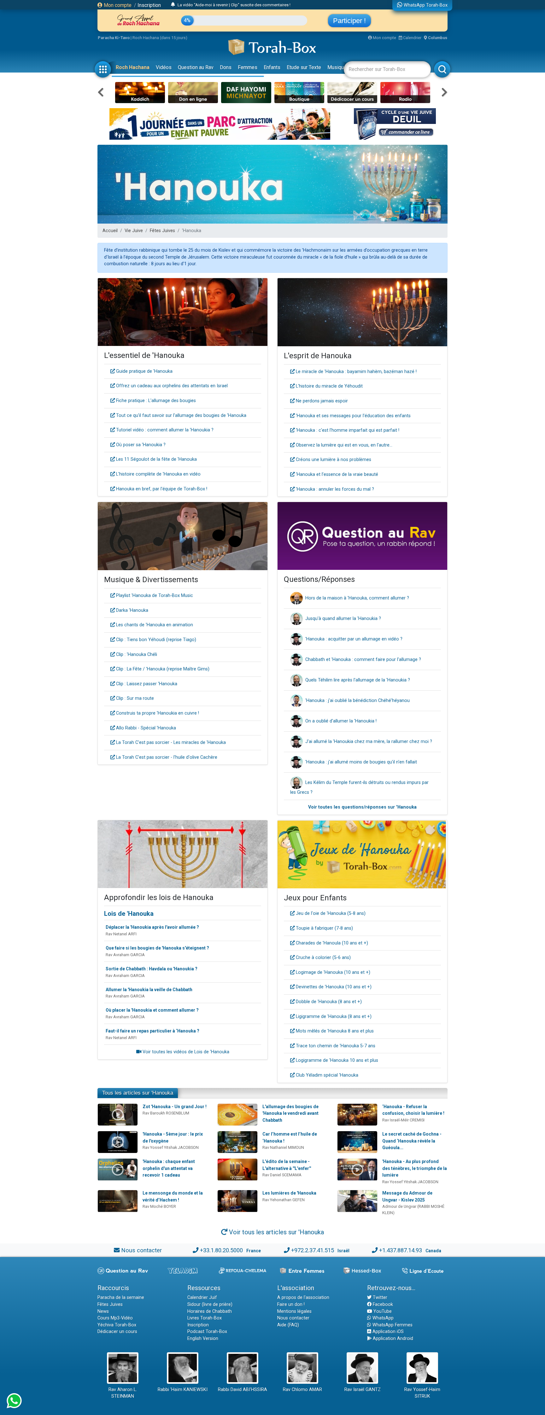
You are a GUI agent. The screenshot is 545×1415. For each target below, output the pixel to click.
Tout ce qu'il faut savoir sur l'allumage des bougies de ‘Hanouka (180, 415)
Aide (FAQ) (288, 1325)
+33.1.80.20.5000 (221, 1250)
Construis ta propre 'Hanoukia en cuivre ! (157, 713)
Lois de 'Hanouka (129, 913)
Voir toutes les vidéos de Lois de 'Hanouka (185, 1052)
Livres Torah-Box (204, 1318)
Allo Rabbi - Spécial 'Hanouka (145, 728)
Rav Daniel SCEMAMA (282, 1174)
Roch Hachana (132, 67)
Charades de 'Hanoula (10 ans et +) (331, 943)
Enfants (272, 67)
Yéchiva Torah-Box (116, 1325)
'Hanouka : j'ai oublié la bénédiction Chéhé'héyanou (357, 700)
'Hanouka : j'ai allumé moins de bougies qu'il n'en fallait (361, 762)
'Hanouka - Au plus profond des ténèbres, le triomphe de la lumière (414, 1168)
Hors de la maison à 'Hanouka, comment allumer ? (357, 598)
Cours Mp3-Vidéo (115, 1318)
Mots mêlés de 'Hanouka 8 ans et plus (334, 1031)
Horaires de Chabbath (209, 1311)
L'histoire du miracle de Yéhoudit (329, 386)
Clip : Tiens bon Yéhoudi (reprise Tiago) (155, 639)
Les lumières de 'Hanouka (289, 1193)
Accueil (110, 230)
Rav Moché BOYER (159, 1206)
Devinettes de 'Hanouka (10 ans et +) (333, 987)
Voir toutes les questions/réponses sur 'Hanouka (362, 807)
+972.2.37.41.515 (312, 1250)
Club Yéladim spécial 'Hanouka (326, 1075)
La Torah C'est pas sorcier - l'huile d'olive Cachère (166, 757)
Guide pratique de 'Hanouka (144, 371)
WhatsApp (382, 1318)
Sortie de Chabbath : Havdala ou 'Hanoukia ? (151, 968)
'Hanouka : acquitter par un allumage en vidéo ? (353, 639)
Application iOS (387, 1331)
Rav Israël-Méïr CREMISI (403, 1120)
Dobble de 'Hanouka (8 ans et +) (328, 1001)
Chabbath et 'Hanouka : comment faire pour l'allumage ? (363, 659)
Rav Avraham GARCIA (125, 954)
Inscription (149, 5)
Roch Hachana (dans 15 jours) (159, 37)
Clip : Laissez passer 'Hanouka (146, 684)
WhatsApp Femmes (392, 1325)
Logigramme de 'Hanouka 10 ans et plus (336, 1060)
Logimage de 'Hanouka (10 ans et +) (332, 972)
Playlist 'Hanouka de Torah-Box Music (154, 595)
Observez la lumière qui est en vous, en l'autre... (343, 445)
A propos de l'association (303, 1297)
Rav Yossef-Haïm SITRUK (422, 1393)
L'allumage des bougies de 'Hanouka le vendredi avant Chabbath (290, 1113)
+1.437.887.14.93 (400, 1250)
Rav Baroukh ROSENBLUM (166, 1113)
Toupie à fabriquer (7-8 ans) (324, 928)
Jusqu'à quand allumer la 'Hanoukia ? (343, 618)
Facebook (382, 1304)
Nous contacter (141, 1250)
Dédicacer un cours (117, 1331)
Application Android (392, 1338)
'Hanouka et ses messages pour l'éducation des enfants (353, 415)
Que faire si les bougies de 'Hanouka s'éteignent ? (157, 947)
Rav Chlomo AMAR (302, 1389)
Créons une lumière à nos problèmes (333, 459)
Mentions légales (294, 1311)
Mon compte (117, 5)
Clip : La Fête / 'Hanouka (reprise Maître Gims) (162, 669)
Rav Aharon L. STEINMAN (122, 1393)
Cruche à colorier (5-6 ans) (323, 957)
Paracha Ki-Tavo (114, 37)
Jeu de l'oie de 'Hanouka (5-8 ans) (330, 913)
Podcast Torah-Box (207, 1331)
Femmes (247, 67)
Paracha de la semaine (120, 1297)
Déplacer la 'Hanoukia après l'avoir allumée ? (152, 927)
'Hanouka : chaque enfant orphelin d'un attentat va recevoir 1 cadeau (169, 1168)
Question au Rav (196, 67)
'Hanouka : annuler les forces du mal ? (334, 489)
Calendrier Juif (202, 1297)
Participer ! (349, 21)
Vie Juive (134, 230)
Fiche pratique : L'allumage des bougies (155, 400)
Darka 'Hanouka (131, 610)
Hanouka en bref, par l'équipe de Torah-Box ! (161, 489)
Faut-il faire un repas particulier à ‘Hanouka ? (152, 1030)
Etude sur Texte (304, 67)
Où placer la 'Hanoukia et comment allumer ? (152, 1010)
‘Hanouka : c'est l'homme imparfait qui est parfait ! (347, 430)
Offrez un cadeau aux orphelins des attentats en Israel (171, 386)
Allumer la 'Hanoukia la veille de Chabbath (149, 989)
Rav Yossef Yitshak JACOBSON (171, 1147)
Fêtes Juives (162, 230)
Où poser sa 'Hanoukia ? (140, 444)
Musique (337, 67)
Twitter (379, 1297)
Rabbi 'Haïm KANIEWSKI (183, 1389)
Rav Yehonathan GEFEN (283, 1199)
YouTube (382, 1311)
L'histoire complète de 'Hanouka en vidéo (158, 474)
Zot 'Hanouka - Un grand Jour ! (175, 1106)
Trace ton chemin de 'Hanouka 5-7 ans (335, 1046)
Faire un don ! (291, 1304)
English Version (202, 1338)
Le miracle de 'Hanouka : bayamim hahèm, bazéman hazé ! (356, 371)
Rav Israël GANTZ (362, 1389)
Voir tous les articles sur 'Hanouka (275, 1232)
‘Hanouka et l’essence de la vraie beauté (336, 474)
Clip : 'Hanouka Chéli (136, 654)
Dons (225, 67)
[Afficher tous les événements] (173, 4)
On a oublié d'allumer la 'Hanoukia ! (341, 721)
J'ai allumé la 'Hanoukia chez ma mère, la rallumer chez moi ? (368, 741)
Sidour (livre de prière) (209, 1304)
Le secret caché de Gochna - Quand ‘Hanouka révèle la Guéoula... (412, 1140)
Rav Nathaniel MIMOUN (283, 1147)
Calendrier (411, 37)
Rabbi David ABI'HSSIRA (242, 1389)
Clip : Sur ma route (134, 698)
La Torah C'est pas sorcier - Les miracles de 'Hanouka (170, 742)
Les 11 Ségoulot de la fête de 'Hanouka (156, 459)
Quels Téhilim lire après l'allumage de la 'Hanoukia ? (357, 680)
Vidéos (164, 67)
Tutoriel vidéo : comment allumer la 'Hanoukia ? (164, 430)
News (103, 1311)
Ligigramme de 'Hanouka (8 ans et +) (333, 1016)
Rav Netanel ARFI (121, 934)
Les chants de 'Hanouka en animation (154, 625)
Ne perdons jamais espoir (321, 401)
